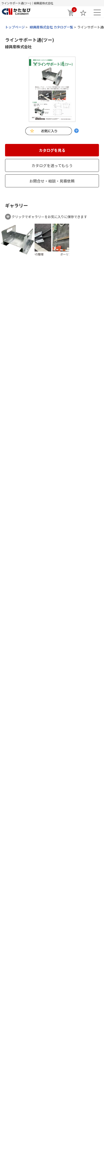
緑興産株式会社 (18, 46)
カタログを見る (52, 150)
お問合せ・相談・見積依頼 (52, 181)
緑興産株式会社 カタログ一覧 (51, 27)
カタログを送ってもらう (52, 165)
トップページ (15, 27)
